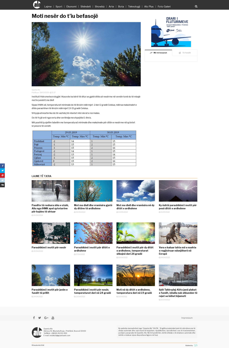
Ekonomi (71, 6)
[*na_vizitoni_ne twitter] (39, 318)
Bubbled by (189, 345)
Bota (121, 6)
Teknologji (134, 6)
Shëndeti (86, 6)
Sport (59, 6)
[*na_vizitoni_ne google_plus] (46, 318)
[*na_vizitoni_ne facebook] (34, 318)
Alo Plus (149, 6)
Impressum (187, 318)
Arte (111, 6)
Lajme (48, 6)
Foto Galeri (164, 6)
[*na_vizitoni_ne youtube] (53, 318)
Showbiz (100, 6)
